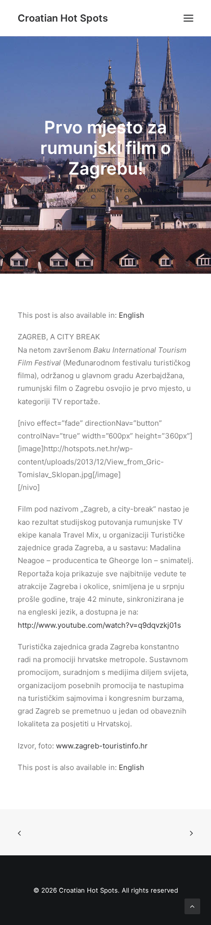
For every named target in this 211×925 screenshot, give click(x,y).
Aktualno (90, 190)
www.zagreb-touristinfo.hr (102, 745)
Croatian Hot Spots (153, 190)
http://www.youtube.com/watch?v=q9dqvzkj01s (99, 625)
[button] (188, 18)
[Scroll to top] (192, 905)
